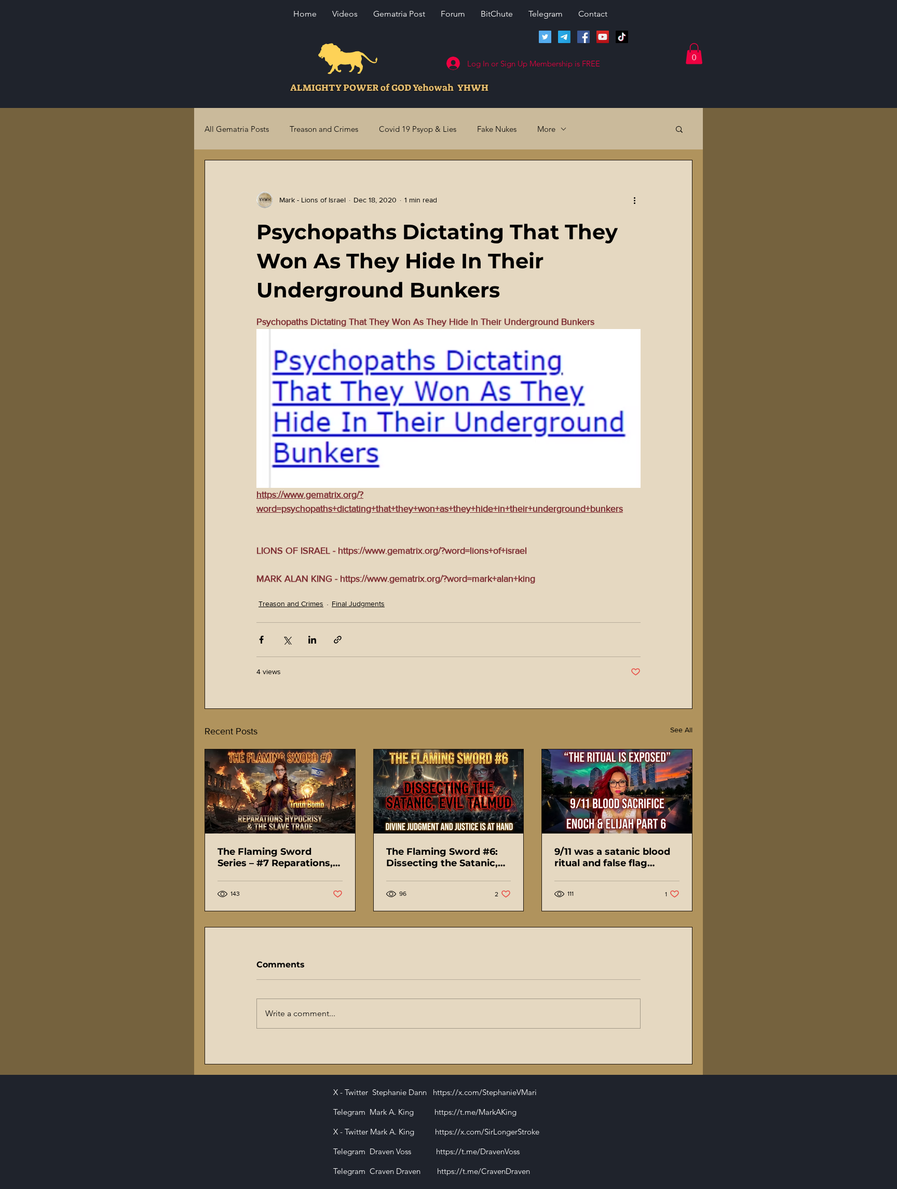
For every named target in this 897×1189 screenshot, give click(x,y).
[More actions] (634, 200)
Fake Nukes (497, 129)
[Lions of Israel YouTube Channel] (602, 37)
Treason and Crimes (324, 129)
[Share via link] (338, 640)
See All (681, 730)
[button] (694, 53)
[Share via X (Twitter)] (287, 640)
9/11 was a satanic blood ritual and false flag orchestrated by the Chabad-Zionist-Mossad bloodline (612, 857)
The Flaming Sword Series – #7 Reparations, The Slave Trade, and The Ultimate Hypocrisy (277, 857)
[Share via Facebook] (261, 640)
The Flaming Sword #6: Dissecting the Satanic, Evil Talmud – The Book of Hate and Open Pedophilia (448, 857)
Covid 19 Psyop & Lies (417, 129)
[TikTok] (622, 37)
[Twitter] (545, 37)
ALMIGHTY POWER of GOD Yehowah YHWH (389, 87)
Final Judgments (358, 603)
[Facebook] (583, 37)
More (546, 129)
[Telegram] (564, 37)
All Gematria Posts (237, 129)
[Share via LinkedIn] (312, 640)
